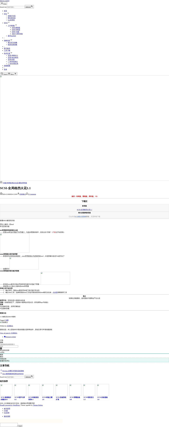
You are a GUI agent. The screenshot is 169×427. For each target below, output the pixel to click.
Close (4, 4)
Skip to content (4, 1)
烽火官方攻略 (12, 42)
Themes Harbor (38, 405)
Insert (20, 426)
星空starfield (12, 36)
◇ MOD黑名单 (13, 63)
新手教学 (7, 48)
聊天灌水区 (12, 18)
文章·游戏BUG (13, 55)
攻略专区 (7, 40)
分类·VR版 (15, 32)
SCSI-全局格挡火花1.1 (84, 210)
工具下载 (7, 50)
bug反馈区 (11, 20)
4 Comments (32, 194)
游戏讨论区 (12, 16)
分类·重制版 (16, 27)
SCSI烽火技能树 (80, 216)
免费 (7, 320)
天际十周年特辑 (17, 34)
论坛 (5, 14)
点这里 (55, 292)
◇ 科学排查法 (13, 61)
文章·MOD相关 (13, 57)
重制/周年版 (23, 183)
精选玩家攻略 (12, 44)
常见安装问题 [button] (4, 226)
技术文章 (7, 53)
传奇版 (9, 183)
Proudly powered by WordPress (10, 405)
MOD (6, 23)
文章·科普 (11, 59)
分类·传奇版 (16, 30)
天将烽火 (23, 194)
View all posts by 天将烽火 (8, 333)
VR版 (5, 183)
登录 (5, 69)
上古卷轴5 (11, 25)
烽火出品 (15, 183)
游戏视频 (7, 66)
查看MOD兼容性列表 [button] (7, 220)
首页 (5, 11)
